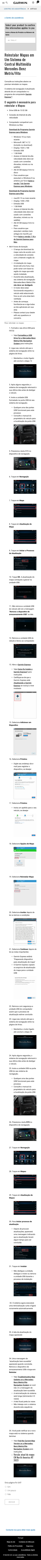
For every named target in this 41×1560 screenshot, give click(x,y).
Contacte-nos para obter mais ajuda (20, 1530)
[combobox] (20, 40)
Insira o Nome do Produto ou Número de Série (19, 33)
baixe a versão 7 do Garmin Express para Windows (24, 183)
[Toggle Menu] (1, 2)
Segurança (29, 1546)
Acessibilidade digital (28, 1550)
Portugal (20, 1538)
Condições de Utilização (26, 1542)
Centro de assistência (15, 9)
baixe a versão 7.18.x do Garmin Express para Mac (25, 239)
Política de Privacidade (15, 1546)
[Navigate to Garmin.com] (20, 3)
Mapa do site (11, 1542)
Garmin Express (24, 665)
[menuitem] (6, 3)
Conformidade (12, 1550)
